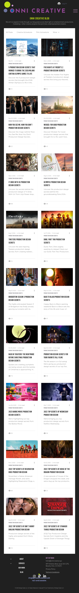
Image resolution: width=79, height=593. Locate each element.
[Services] (10, 563)
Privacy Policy (50, 569)
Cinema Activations (24, 32)
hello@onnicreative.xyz (54, 561)
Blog (21, 572)
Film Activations (42, 32)
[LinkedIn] (44, 576)
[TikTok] (39, 576)
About (22, 559)
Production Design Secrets (16, 64)
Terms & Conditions (52, 572)
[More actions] (35, 61)
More (55, 32)
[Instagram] (34, 576)
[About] (10, 559)
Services (22, 563)
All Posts (9, 32)
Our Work (21, 568)
